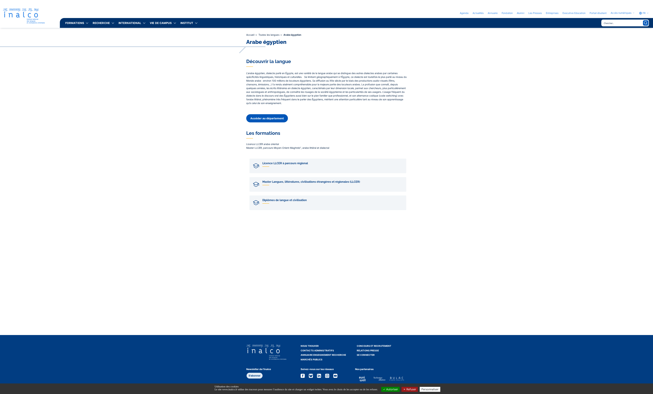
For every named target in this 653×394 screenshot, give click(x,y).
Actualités (478, 13)
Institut (186, 23)
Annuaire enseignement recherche (323, 355)
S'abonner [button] (255, 375)
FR (644, 13)
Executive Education (574, 13)
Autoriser (391, 389)
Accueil (250, 34)
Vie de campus (161, 23)
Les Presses (535, 13)
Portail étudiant (598, 13)
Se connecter (366, 355)
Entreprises (552, 13)
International (130, 23)
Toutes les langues (269, 34)
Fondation (507, 13)
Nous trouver (310, 346)
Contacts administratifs (317, 350)
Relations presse (368, 350)
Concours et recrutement (374, 346)
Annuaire (493, 13)
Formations (74, 23)
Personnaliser (430, 389)
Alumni (520, 13)
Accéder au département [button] (267, 118)
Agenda (464, 13)
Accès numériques (621, 13)
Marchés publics (312, 359)
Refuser (411, 389)
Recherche (101, 23)
